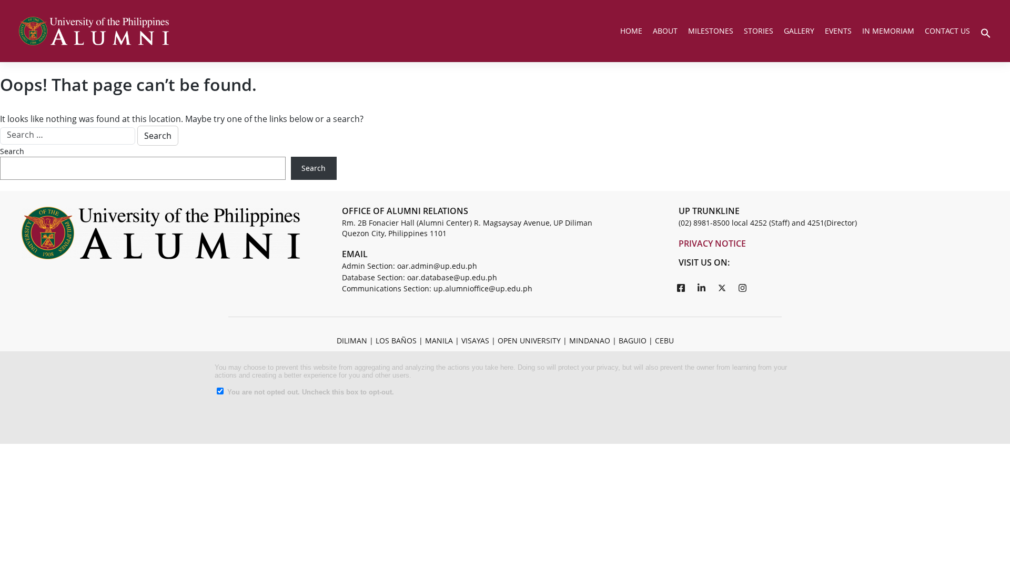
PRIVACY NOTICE (712, 243)
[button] (986, 32)
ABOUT (665, 31)
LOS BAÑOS (396, 341)
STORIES (758, 31)
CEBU (664, 341)
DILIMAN (352, 341)
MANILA (439, 341)
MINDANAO (589, 341)
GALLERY (799, 31)
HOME (631, 31)
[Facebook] (681, 288)
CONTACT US (947, 31)
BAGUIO (633, 341)
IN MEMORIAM (888, 31)
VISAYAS (475, 341)
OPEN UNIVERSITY (529, 341)
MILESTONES (710, 31)
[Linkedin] (702, 288)
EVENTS (838, 31)
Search (12, 151)
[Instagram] (743, 288)
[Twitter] (722, 288)
